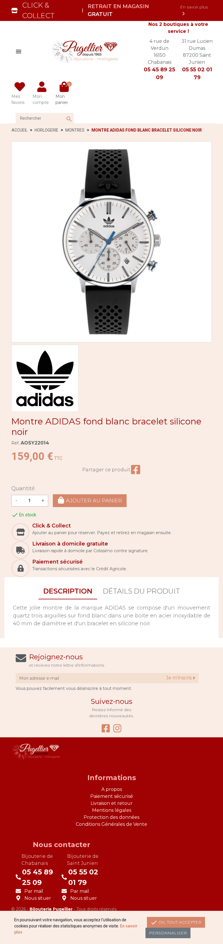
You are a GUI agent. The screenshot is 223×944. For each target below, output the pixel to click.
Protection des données (111, 817)
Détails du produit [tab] (141, 591)
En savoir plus (194, 10)
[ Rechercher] (63, 113)
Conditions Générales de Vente (111, 824)
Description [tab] (67, 591)
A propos (111, 789)
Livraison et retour (112, 803)
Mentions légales (111, 810)
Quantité (23, 488)
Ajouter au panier (93, 500)
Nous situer (37, 898)
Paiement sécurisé (111, 796)
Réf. (15, 443)
